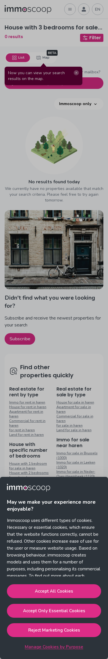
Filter (95, 37)
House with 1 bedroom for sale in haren (28, 466)
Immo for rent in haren (27, 402)
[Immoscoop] (28, 9)
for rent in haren (22, 430)
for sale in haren (69, 425)
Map (46, 57)
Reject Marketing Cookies (54, 630)
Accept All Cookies (54, 591)
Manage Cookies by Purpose (54, 647)
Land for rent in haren (26, 434)
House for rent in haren (27, 407)
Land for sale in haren (74, 430)
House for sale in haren (75, 402)
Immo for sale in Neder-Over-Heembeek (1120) (75, 474)
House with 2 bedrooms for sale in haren (29, 475)
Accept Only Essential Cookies (54, 611)
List (21, 57)
